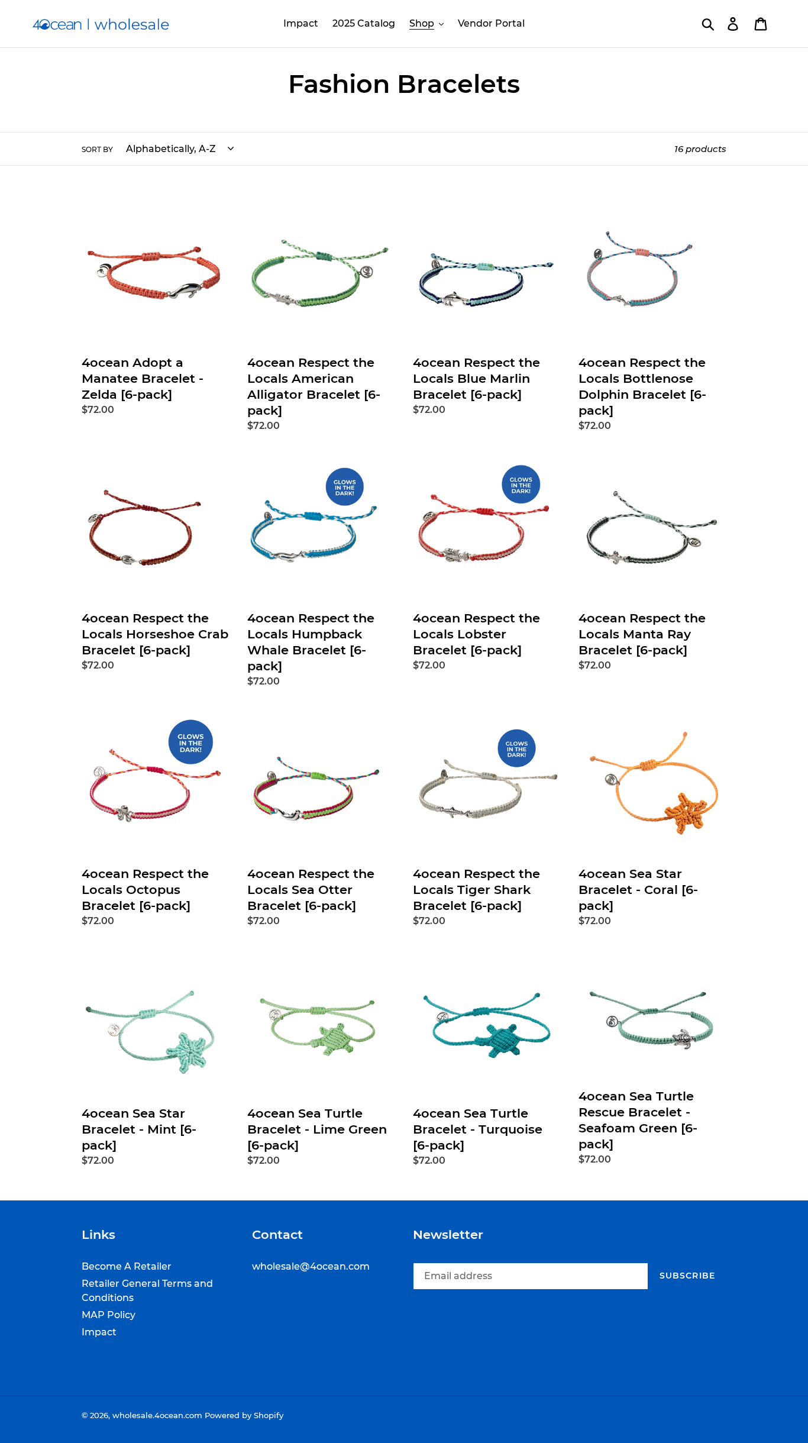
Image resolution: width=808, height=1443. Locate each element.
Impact (99, 1332)
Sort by (97, 149)
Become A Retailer (127, 1266)
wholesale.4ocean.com (157, 1415)
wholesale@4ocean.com (311, 1266)
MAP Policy (108, 1315)
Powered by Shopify (244, 1415)
